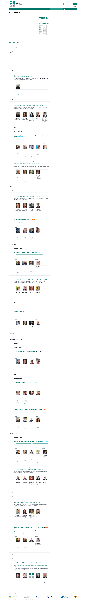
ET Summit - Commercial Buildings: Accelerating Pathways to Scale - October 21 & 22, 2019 (29, 163)
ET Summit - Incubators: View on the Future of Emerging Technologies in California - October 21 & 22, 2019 (32, 443)
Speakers (66, 9)
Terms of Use (17, 593)
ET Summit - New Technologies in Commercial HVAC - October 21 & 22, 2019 (27, 220)
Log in (75, 6)
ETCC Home (12, 9)
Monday (13, 42)
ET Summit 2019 (27, 9)
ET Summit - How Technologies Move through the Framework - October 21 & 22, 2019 (28, 196)
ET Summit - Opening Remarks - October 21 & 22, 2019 (24, 76)
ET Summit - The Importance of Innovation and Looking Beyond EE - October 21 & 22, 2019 (29, 352)
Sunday (10, 42)
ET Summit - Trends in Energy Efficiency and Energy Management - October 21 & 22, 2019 (29, 105)
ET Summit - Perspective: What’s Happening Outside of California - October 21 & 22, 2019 (29, 254)
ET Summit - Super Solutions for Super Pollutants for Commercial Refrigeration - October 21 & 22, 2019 (31, 279)
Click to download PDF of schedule (43, 23)
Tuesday (17, 42)
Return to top (11, 333)
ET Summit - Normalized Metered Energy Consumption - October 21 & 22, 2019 (28, 502)
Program (52, 9)
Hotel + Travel (40, 9)
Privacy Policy (11, 593)
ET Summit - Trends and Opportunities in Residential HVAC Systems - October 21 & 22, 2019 (29, 469)
